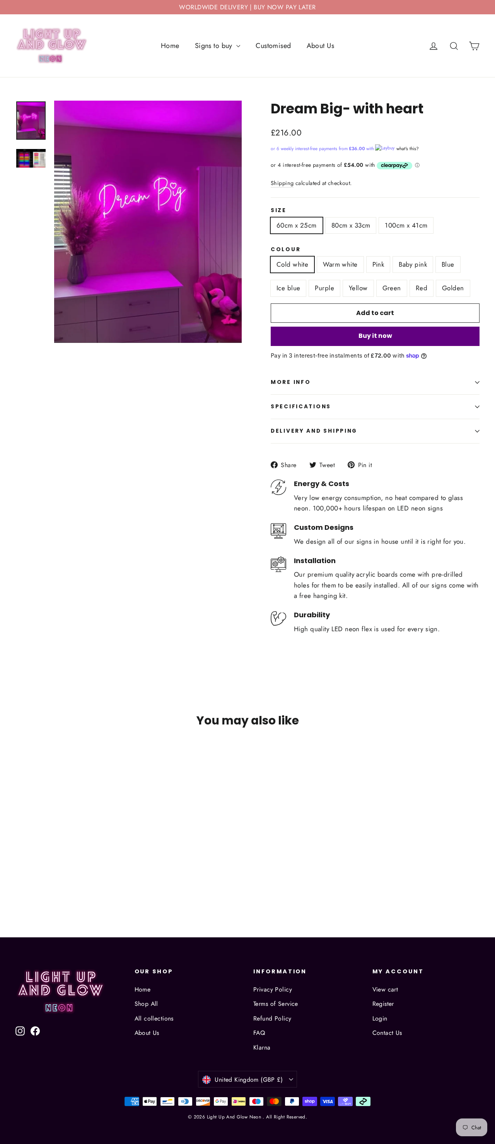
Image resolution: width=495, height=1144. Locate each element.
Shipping (282, 183)
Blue (448, 264)
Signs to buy (215, 46)
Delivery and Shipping (314, 431)
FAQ (259, 1032)
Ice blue (288, 288)
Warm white (340, 264)
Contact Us (387, 1032)
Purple (324, 288)
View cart (385, 989)
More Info (291, 382)
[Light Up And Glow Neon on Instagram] (20, 1030)
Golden (453, 288)
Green (391, 288)
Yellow (358, 288)
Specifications (301, 406)
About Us (320, 46)
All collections (154, 1018)
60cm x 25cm (297, 225)
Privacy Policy (272, 989)
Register (383, 1003)
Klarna (262, 1047)
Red (421, 288)
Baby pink (413, 264)
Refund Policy (272, 1018)
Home (170, 46)
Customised (273, 46)
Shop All (146, 1003)
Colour (285, 250)
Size (279, 210)
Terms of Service (275, 1003)
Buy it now (375, 335)
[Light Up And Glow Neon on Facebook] (35, 1030)
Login (379, 1018)
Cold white (292, 264)
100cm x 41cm (406, 225)
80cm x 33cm (350, 225)
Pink (378, 264)
